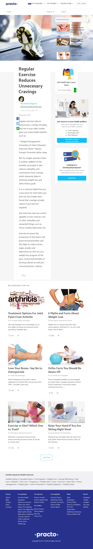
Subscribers (71, 509)
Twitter (85, 500)
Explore (49, 12)
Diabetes (14, 482)
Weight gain (23, 484)
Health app (22, 524)
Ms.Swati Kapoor (28, 103)
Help (68, 497)
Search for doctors (24, 502)
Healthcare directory (74, 512)
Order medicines (23, 519)
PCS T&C (70, 507)
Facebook (86, 497)
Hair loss (61, 482)
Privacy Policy (71, 502)
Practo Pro (38, 516)
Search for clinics (24, 505)
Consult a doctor (24, 517)
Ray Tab (37, 514)
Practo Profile (39, 502)
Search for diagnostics (26, 509)
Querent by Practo (57, 502)
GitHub (85, 507)
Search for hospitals (25, 507)
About (8, 497)
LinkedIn (86, 502)
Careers (8, 502)
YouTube (86, 505)
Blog (7, 500)
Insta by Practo (56, 497)
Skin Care (24, 482)
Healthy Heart (68, 484)
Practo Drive (22, 521)
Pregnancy (34, 482)
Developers (71, 500)
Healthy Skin (45, 482)
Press (7, 505)
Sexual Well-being (66, 479)
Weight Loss (52, 479)
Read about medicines (25, 514)
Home (9, 12)
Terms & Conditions (74, 505)
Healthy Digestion (54, 484)
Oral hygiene (40, 479)
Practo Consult (39, 497)
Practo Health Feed (41, 500)
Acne (54, 482)
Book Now (72, 178)
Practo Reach (39, 511)
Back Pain (71, 482)
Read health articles (25, 512)
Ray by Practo (39, 509)
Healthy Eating (11, 479)
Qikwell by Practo (57, 500)
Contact (8, 507)
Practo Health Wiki (73, 514)
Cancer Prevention (37, 484)
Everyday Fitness (26, 479)
